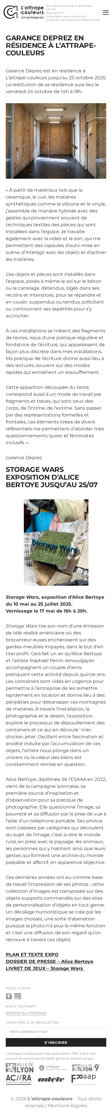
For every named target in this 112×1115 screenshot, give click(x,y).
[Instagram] (17, 996)
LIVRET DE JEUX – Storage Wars (45, 968)
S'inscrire (56, 1042)
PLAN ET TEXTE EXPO (32, 954)
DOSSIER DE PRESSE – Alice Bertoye (49, 961)
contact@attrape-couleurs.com (66, 16)
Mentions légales (67, 1105)
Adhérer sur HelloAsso (26, 1013)
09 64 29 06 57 (54, 12)
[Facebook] (9, 996)
